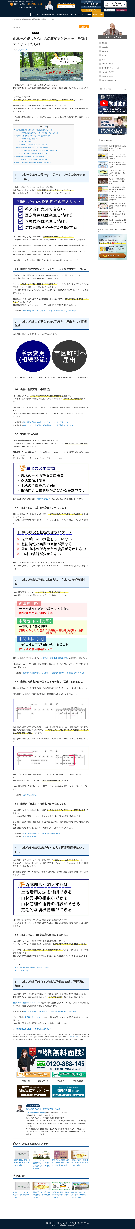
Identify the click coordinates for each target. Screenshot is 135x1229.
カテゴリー (36, 14)
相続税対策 (105, 51)
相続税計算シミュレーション (111, 68)
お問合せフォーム (75, 1037)
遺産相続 (104, 43)
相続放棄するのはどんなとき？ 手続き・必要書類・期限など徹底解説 (49, 311)
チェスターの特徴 (84, 14)
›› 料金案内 (60, 1081)
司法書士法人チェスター (34, 1017)
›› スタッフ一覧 (42, 1081)
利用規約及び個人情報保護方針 (79, 1223)
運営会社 (49, 1223)
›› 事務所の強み (77, 1081)
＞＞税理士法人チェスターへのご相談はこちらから (32, 1029)
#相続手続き (22, 50)
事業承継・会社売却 (108, 64)
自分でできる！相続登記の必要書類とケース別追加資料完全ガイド (48, 425)
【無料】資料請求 (107, 76)
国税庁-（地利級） (22, 971)
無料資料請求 (121, 10)
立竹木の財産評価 (30, 837)
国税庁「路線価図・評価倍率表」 (55, 658)
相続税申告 (105, 47)
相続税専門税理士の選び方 (66, 14)
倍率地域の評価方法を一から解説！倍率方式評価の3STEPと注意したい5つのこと (54, 673)
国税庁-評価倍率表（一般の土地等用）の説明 (32, 968)
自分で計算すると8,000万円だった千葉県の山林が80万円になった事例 (49, 1011)
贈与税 (104, 55)
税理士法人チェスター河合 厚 (43, 1109)
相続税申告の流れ (48, 14)
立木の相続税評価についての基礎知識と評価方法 (41, 834)
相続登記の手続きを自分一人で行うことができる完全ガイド (45, 422)
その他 (104, 59)
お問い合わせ (60, 1223)
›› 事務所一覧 (25, 1081)
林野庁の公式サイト (44, 499)
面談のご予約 (98, 14)
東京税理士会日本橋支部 (37, 1113)
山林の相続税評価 (30, 795)
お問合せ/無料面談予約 (109, 80)
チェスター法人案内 (108, 72)
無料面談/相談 (91, 10)
